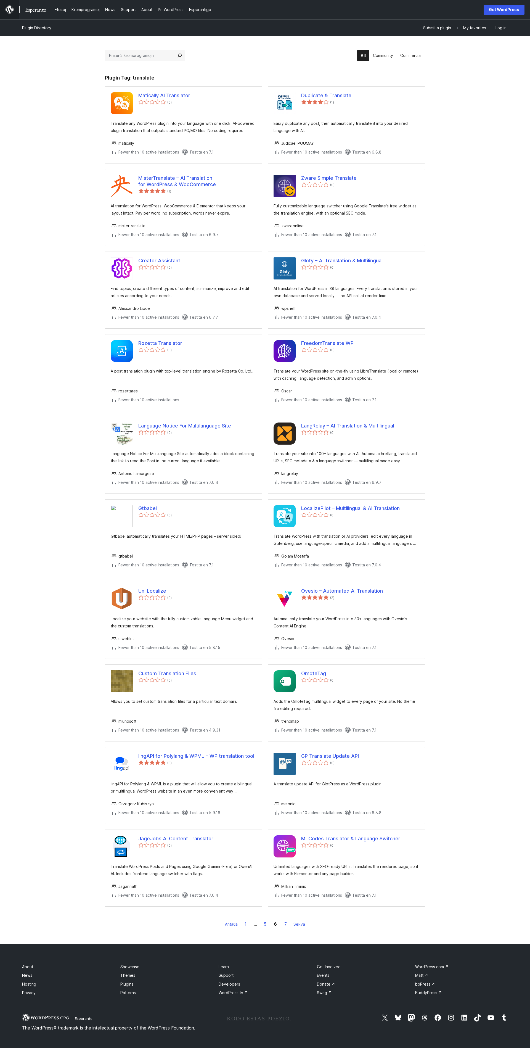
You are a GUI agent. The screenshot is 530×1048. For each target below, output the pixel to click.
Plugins (126, 984)
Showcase (129, 966)
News (27, 975)
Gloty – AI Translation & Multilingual (342, 260)
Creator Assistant (159, 260)
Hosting (29, 984)
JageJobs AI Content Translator (175, 838)
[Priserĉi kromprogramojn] (179, 55)
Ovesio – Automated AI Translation (342, 591)
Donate (326, 984)
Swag (324, 992)
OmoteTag (313, 673)
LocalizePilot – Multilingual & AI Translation (350, 508)
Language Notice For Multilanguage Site (184, 426)
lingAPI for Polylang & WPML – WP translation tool (196, 756)
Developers (229, 984)
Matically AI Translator (164, 95)
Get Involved (329, 966)
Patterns (128, 992)
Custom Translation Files (167, 673)
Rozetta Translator (160, 343)
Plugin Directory (36, 27)
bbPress (425, 984)
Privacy (29, 992)
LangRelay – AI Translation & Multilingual (347, 426)
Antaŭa (231, 924)
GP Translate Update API (330, 756)
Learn (224, 966)
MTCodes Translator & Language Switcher (350, 838)
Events (323, 975)
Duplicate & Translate (326, 95)
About (27, 966)
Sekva (299, 924)
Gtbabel (147, 508)
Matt (421, 975)
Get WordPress (504, 9)
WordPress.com (432, 966)
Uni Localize (152, 591)
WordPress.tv (233, 992)
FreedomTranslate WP (327, 343)
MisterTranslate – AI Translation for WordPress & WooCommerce (177, 181)
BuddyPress (428, 992)
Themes (127, 975)
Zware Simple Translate (329, 178)
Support (226, 975)
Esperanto (83, 1018)
